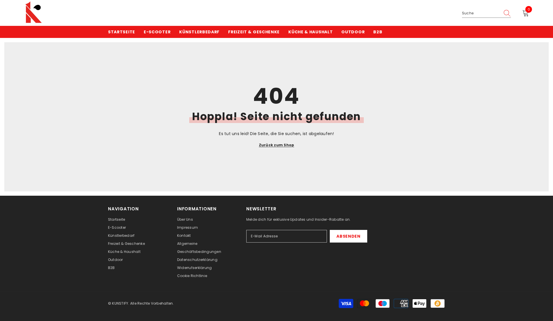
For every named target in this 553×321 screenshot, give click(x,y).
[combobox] (481, 13)
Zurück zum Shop (276, 145)
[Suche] (486, 13)
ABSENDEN (348, 236)
